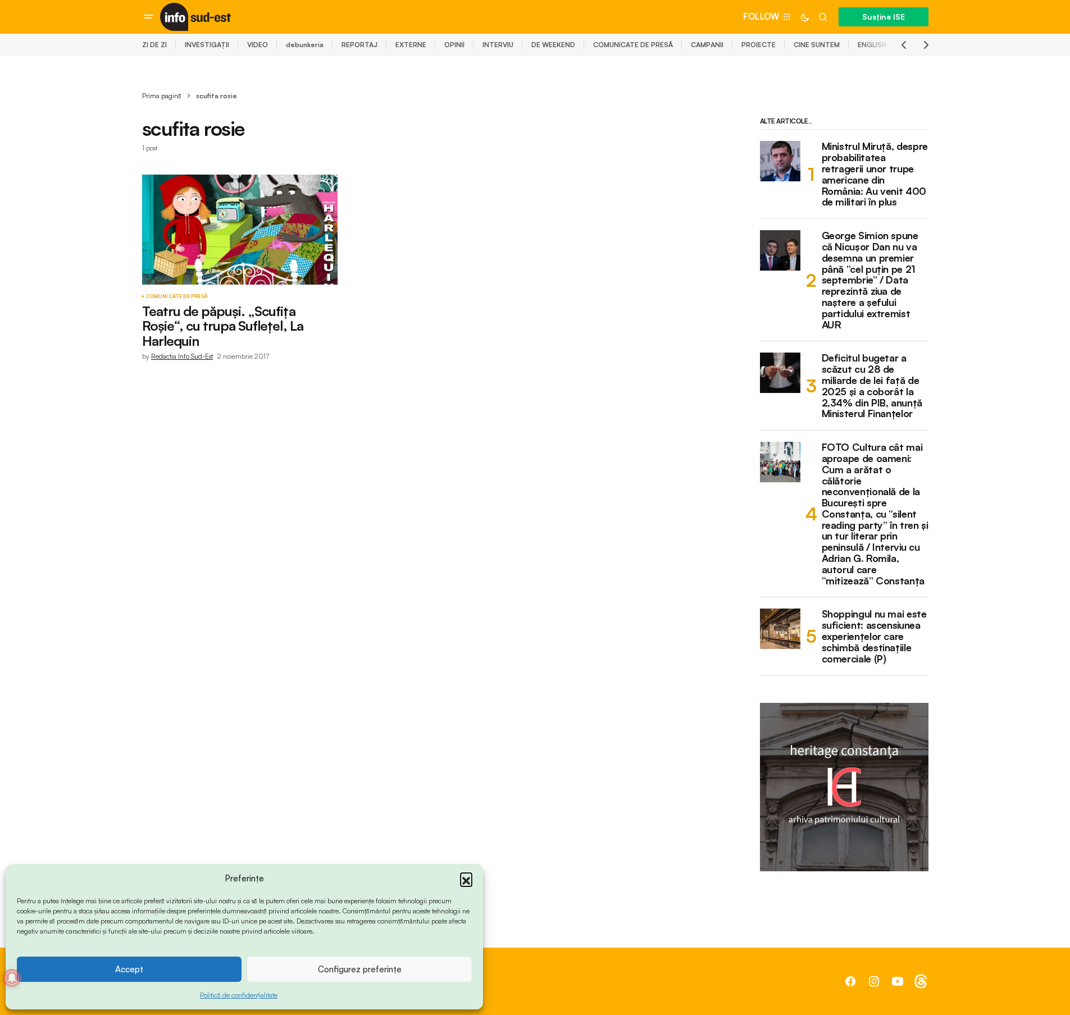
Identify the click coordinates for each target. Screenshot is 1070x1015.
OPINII (454, 44)
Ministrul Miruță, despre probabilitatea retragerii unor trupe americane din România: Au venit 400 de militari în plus (875, 174)
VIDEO (257, 44)
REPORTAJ (359, 44)
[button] (466, 878)
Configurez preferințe (360, 969)
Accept (129, 969)
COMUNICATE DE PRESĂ (633, 44)
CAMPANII (707, 44)
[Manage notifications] (12, 978)
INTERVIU (497, 44)
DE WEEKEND (553, 44)
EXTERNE (410, 44)
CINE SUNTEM (817, 44)
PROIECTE (758, 44)
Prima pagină (161, 96)
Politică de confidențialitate (238, 995)
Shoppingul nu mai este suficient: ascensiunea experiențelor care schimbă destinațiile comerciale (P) (874, 636)
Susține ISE (883, 16)
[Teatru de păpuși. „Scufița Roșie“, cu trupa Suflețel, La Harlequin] (240, 230)
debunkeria (305, 44)
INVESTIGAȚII (207, 44)
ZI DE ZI (154, 44)
